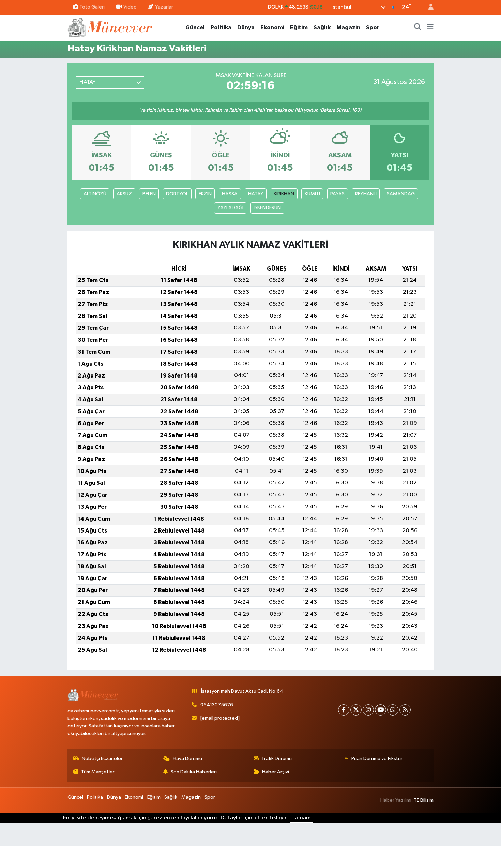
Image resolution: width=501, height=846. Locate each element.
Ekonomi (272, 27)
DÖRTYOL (177, 193)
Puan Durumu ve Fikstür (377, 758)
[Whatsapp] (392, 710)
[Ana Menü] (430, 27)
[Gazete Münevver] (110, 27)
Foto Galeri (92, 7)
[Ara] (417, 27)
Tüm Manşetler (98, 771)
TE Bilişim (424, 800)
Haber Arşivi (275, 771)
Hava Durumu (187, 758)
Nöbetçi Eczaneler (102, 758)
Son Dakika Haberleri (194, 771)
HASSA (230, 193)
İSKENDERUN (267, 207)
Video (130, 7)
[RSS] (405, 710)
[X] (356, 710)
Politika (221, 27)
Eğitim (299, 27)
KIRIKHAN (284, 193)
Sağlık (322, 27)
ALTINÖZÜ (95, 193)
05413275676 (216, 704)
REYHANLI (366, 193)
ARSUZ (124, 193)
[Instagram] (368, 710)
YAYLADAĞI (230, 207)
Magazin (348, 27)
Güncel (195, 27)
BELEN (149, 193)
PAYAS (337, 193)
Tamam (301, 818)
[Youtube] (380, 710)
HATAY (255, 193)
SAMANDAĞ (401, 193)
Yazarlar (164, 7)
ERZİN (205, 193)
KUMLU (312, 193)
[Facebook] (343, 710)
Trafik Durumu (276, 758)
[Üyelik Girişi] (428, 7)
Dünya (246, 27)
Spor (372, 27)
